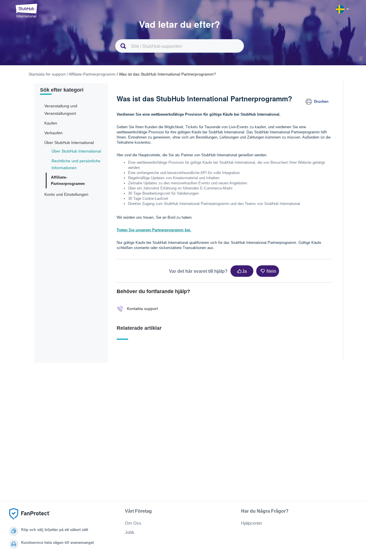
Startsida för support (47, 74)
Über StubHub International (76, 151)
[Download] (172, 205)
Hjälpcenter (251, 523)
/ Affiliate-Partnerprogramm (91, 74)
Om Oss (133, 523)
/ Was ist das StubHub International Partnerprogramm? (166, 74)
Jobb (129, 532)
